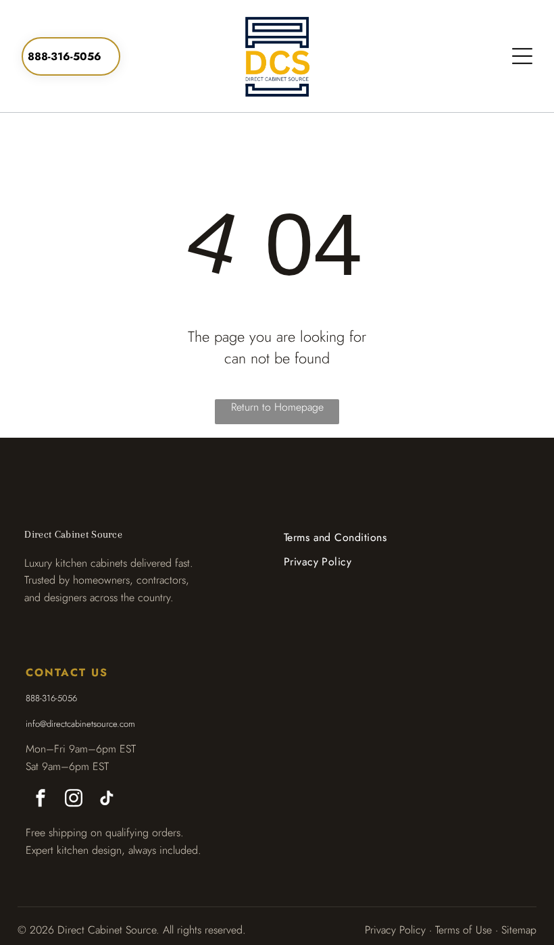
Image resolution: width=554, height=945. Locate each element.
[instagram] (74, 799)
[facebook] (40, 799)
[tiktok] (107, 799)
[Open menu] (522, 56)
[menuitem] (335, 538)
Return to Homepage (277, 407)
